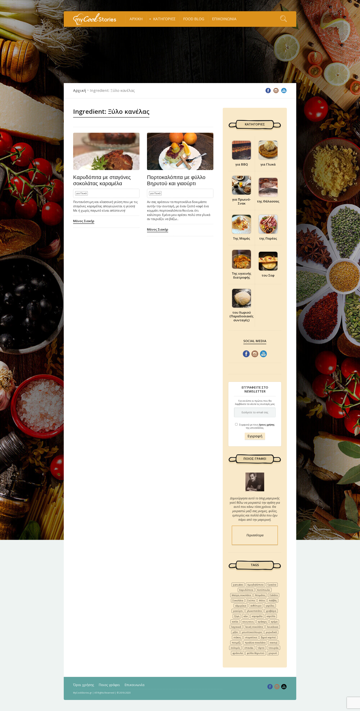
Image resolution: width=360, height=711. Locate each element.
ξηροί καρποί (268, 637)
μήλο (235, 632)
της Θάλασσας (268, 201)
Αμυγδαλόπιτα (255, 584)
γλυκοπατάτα (254, 611)
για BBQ (241, 164)
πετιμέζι (236, 642)
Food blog (193, 18)
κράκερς (262, 621)
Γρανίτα (272, 584)
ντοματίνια (251, 637)
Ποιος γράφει (109, 685)
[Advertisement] (180, 55)
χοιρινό (272, 653)
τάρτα (261, 648)
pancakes (238, 584)
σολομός (235, 648)
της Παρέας (268, 238)
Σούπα (251, 600)
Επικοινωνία (224, 18)
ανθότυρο (256, 605)
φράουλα (237, 653)
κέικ (246, 616)
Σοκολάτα (237, 600)
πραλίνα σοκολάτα (255, 642)
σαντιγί (274, 642)
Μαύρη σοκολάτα (241, 595)
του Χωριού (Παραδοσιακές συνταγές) (242, 316)
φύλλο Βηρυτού (255, 653)
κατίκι (235, 621)
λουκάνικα (272, 627)
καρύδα (271, 616)
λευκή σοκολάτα (254, 627)
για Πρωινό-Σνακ (241, 201)
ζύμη (236, 616)
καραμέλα (257, 616)
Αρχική (136, 18)
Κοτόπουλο (263, 590)
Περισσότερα (254, 535)
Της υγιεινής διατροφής (241, 275)
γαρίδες (270, 605)
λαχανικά (236, 627)
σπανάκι (249, 648)
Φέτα (262, 600)
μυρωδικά (271, 632)
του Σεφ (268, 275)
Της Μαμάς (241, 238)
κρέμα (274, 621)
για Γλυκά (81, 193)
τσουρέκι (273, 648)
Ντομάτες (260, 595)
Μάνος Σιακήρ (83, 221)
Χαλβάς (273, 600)
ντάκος (237, 637)
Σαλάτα (274, 595)
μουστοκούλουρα (252, 632)
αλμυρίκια (240, 605)
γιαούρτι (238, 611)
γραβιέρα (271, 611)
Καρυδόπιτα (246, 590)
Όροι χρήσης (83, 685)
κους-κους (248, 621)
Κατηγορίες (164, 18)
